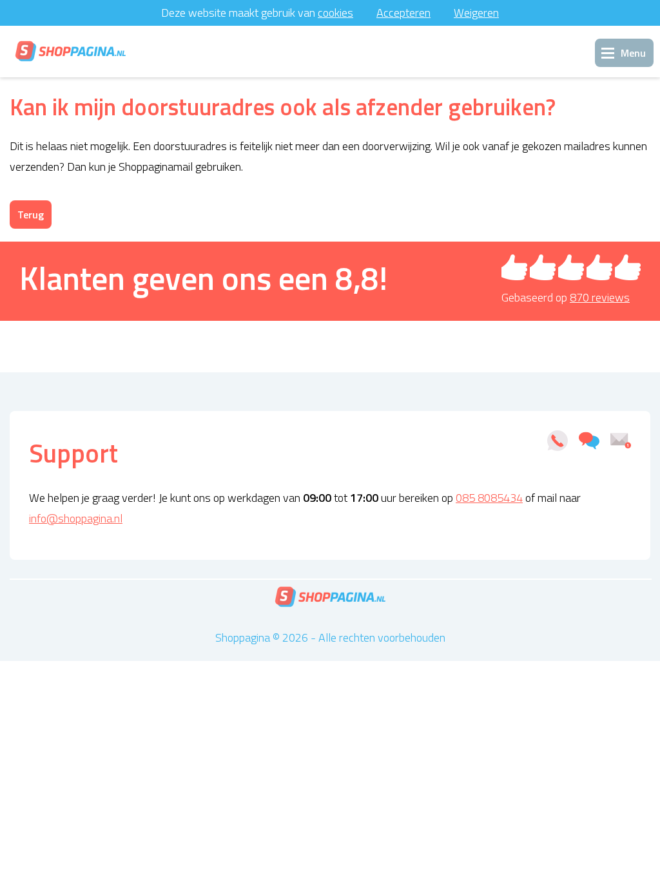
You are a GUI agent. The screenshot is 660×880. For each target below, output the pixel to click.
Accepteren (403, 12)
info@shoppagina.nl (75, 518)
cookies (335, 12)
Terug (30, 214)
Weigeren (476, 12)
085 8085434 (489, 497)
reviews (600, 297)
